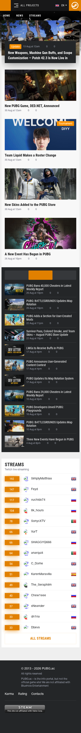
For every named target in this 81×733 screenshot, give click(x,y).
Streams (35, 15)
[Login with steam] (75, 5)
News (19, 15)
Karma (9, 694)
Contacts (37, 694)
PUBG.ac (26, 679)
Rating (22, 694)
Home (6, 15)
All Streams (40, 638)
